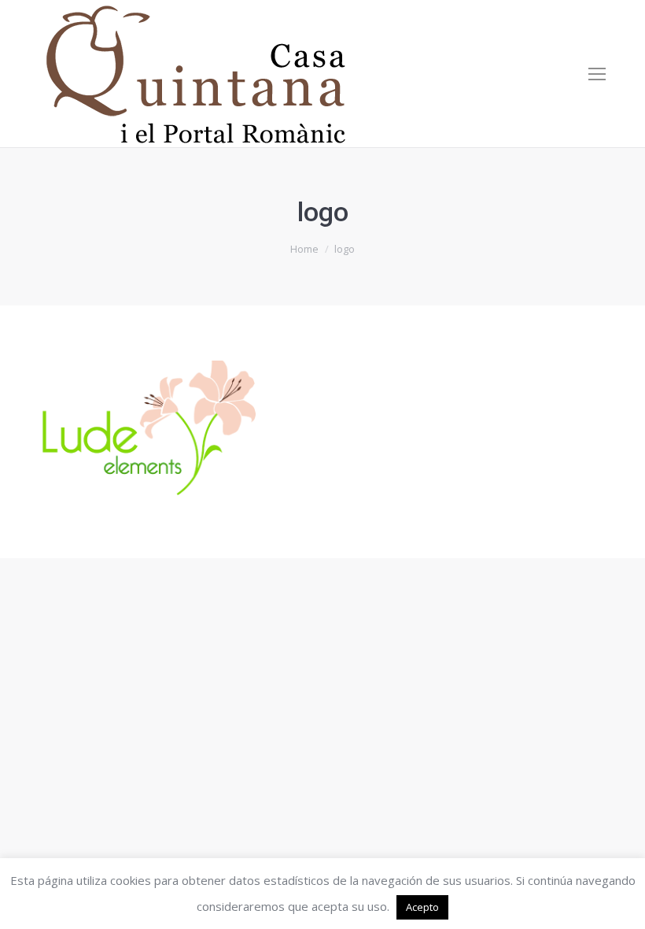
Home (304, 249)
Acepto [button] (422, 907)
